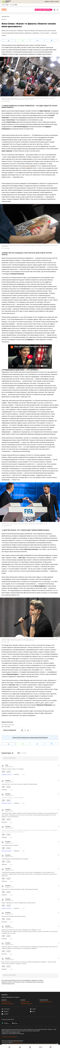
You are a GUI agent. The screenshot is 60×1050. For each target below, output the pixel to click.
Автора (23, 753)
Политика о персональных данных (9, 1036)
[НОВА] (43, 10)
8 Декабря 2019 (5, 16)
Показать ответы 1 (7, 803)
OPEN (6, 765)
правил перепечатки (17, 1042)
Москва (12, 4)
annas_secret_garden (28, 166)
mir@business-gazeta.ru (26, 1003)
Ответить (16, 774)
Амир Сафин (7, 726)
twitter (34, 1009)
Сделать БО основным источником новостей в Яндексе (30, 737)
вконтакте (7, 1009)
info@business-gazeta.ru (8, 1003)
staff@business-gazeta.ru (45, 1001)
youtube (6, 1014)
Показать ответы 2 (7, 774)
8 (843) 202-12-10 (6, 1001)
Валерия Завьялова (7, 722)
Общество (4, 19)
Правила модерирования (8, 983)
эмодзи (8, 771)
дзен (33, 1011)
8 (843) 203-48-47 (25, 1001)
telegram (6, 1011)
